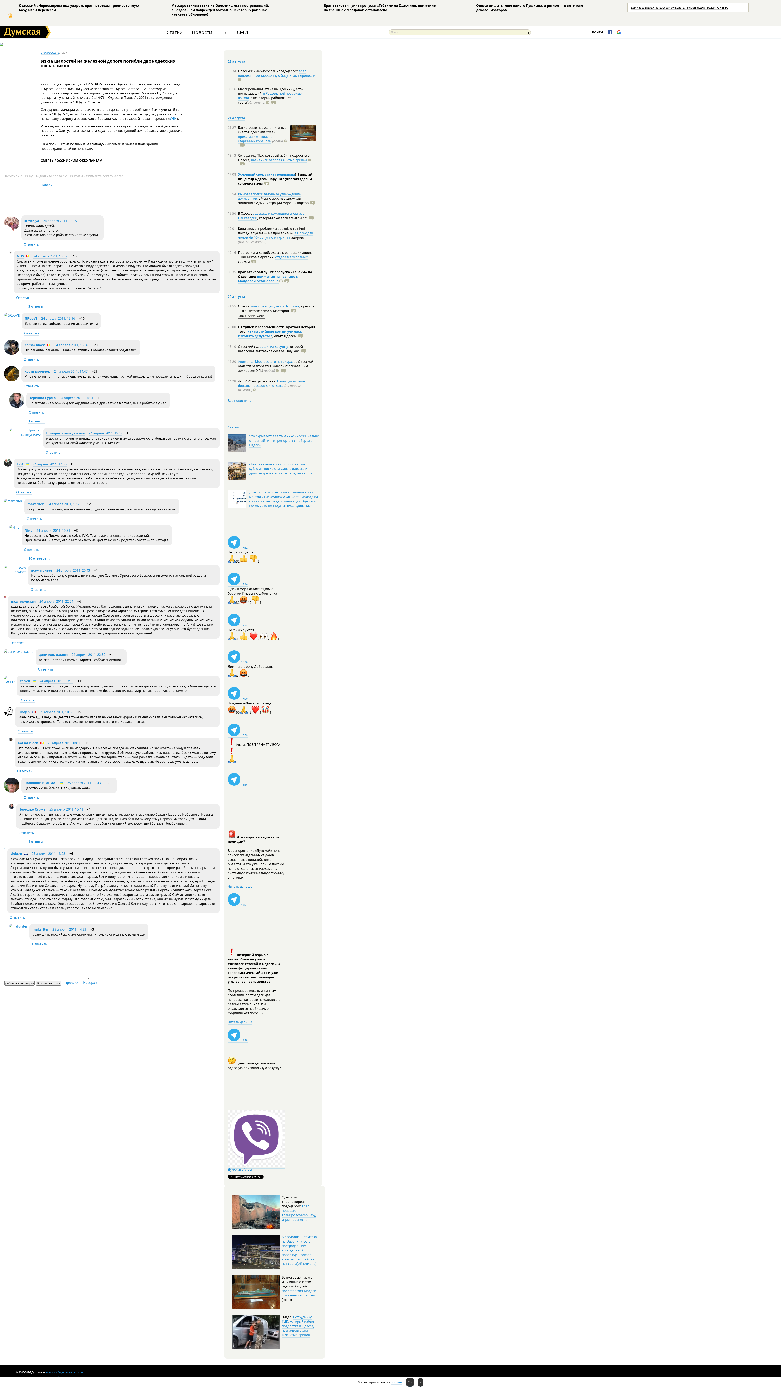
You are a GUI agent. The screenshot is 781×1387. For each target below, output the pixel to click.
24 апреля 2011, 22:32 (88, 654)
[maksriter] (13, 501)
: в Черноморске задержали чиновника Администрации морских (273, 200)
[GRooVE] (12, 315)
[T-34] (8, 465)
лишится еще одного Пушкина (274, 306)
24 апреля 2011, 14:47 (71, 371)
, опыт (284, 336)
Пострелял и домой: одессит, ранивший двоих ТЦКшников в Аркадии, (275, 254)
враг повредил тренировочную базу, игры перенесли (276, 73)
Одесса (244, 306)
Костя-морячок (37, 371)
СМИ (242, 32)
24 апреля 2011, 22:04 (56, 601)
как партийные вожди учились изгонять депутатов (270, 333)
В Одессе (245, 213)
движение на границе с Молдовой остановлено (268, 278)
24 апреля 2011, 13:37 (50, 256)
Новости (202, 32)
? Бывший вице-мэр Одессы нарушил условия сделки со (275, 179)
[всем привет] (15, 572)
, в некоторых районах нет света (264, 100)
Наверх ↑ (48, 185)
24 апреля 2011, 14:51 (76, 398)
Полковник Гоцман (41, 783)
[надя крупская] (5, 596)
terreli (25, 681)
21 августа (236, 118)
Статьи (175, 32)
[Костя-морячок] (11, 380)
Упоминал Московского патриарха (266, 361)
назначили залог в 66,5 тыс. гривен (279, 160)
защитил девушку (274, 346)
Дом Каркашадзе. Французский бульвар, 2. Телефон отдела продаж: (679, 7)
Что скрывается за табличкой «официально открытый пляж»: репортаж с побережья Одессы (284, 440)
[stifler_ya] (11, 229)
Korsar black (34, 345)
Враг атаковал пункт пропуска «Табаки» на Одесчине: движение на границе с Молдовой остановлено (380, 7)
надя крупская (23, 601)
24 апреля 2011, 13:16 (58, 318)
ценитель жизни (53, 654)
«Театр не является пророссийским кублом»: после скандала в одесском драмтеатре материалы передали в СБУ (280, 468)
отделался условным (291, 257)
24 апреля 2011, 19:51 (53, 530)
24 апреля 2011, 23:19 (56, 681)
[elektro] (4, 848)
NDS (20, 256)
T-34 (20, 464)
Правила (71, 983)
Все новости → (239, 400)
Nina (29, 530)
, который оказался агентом (282, 218)
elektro (16, 853)
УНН (173, 118)
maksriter (35, 504)
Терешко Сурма (42, 398)
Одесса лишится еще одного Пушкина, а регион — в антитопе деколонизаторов (529, 7)
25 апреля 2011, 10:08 (56, 712)
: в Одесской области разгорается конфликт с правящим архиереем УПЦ (275, 366)
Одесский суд (249, 346)
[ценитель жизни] (19, 651)
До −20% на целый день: (257, 381)
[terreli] (9, 681)
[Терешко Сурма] (16, 406)
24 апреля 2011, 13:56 (71, 345)
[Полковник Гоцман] (11, 791)
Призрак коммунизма (65, 433)
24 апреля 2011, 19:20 (64, 504)
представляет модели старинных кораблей (255, 138)
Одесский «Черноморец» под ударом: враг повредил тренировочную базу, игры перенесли (79, 7)
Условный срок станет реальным (266, 174)
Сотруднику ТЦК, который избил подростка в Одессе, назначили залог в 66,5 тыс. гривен (298, 1326)
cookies (396, 1382)
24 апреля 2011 (50, 52)
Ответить (31, 244)
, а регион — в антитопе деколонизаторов (276, 308)
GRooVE (31, 318)
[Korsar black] (11, 353)
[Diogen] (8, 714)
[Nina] (14, 527)
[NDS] (10, 252)
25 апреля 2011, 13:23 (48, 853)
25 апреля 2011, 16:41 (66, 809)
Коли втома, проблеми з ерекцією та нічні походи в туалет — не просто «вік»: (271, 230)
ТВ (224, 32)
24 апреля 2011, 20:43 (73, 570)
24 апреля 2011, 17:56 (50, 464)
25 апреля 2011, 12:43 (84, 783)
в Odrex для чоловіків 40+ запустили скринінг (275, 235)
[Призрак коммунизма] (25, 434)
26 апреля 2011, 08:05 (64, 743)
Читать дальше (240, 886)
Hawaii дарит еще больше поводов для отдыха (271, 383)
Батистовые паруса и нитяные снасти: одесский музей (262, 129)
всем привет (41, 570)
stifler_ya (31, 221)
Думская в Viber (240, 1169)
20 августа (236, 296)
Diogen (24, 712)
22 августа (236, 61)
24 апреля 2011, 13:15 (60, 221)
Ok (410, 1382)
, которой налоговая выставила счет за (270, 348)
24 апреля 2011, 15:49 (105, 433)
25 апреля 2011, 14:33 (69, 929)
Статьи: (234, 427)
